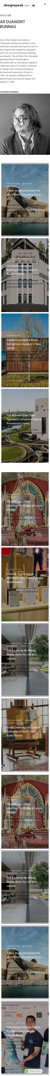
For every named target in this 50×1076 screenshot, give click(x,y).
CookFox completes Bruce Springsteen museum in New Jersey (24, 344)
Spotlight (11, 186)
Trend (23, 723)
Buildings (27, 183)
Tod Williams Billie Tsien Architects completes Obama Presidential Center (24, 419)
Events (10, 1023)
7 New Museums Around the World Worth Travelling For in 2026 (24, 195)
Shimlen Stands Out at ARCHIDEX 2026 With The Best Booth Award (25, 578)
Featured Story (14, 494)
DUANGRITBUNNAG (9, 92)
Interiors (29, 494)
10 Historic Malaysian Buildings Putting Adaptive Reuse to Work (22, 270)
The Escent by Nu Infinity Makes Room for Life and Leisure (21, 655)
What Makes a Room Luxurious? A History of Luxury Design (25, 506)
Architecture (13, 183)
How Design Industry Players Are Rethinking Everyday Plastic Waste (23, 1031)
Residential (12, 646)
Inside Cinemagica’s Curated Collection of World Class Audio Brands (23, 732)
